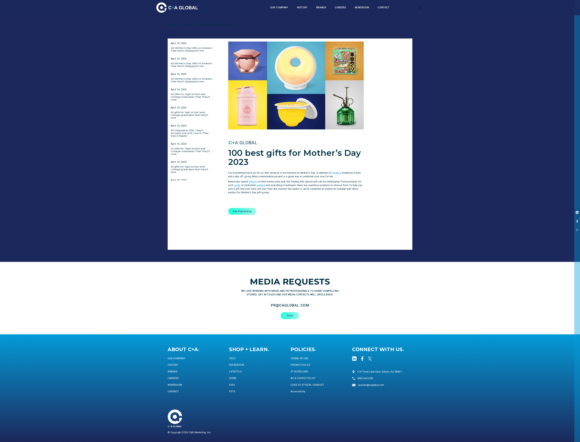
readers (260, 185)
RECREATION (236, 364)
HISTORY (173, 364)
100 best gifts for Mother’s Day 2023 (208, 24)
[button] (321, 7)
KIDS (232, 384)
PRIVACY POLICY (300, 364)
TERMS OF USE (299, 358)
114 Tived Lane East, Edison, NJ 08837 (379, 371)
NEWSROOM (174, 24)
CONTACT (173, 391)
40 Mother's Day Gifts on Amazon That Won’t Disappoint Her (191, 49)
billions (253, 181)
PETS (232, 391)
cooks (237, 185)
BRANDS (173, 371)
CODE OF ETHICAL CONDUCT (307, 384)
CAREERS (173, 378)
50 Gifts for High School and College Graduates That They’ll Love (190, 97)
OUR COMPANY (176, 358)
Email (290, 315)
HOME (232, 378)
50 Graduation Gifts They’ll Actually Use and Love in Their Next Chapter (190, 133)
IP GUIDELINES (299, 371)
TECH (232, 358)
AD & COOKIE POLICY (303, 378)
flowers (336, 172)
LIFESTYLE (235, 371)
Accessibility (298, 391)
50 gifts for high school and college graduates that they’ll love (189, 115)
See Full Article (242, 211)
